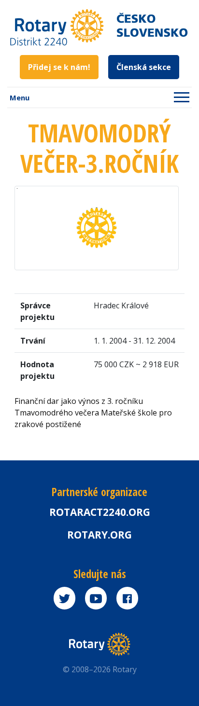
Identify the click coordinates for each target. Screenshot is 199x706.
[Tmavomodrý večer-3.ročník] (96, 227)
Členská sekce (143, 67)
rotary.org (99, 534)
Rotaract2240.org (99, 512)
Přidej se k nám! (59, 67)
